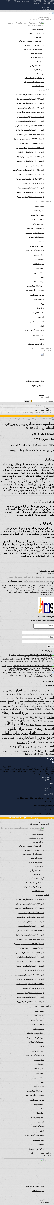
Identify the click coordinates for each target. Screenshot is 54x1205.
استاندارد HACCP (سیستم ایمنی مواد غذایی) (29, 139)
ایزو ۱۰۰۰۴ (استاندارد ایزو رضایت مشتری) (30, 121)
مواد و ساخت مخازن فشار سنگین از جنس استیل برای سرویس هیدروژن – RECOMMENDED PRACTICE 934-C (27, 674)
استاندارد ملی (32, 585)
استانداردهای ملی (42, 201)
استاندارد (42, 585)
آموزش (41, 395)
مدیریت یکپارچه (7, 751)
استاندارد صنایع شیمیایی (36, 693)
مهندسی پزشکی (38, 224)
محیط (24, 751)
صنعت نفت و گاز (37, 65)
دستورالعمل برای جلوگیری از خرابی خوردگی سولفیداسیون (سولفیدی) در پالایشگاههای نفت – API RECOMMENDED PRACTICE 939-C (27, 668)
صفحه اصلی (44, 17)
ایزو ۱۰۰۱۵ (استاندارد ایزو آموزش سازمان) (30, 161)
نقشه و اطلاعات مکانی (36, 237)
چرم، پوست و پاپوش (37, 295)
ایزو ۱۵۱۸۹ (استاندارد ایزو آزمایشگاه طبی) (30, 94)
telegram (45, 7)
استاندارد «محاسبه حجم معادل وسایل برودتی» (30, 464)
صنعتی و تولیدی (38, 29)
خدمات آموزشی (10, 721)
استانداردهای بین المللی (40, 348)
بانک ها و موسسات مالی (34, 78)
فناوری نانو (40, 268)
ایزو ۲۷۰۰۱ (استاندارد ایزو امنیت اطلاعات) (30, 152)
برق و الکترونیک (38, 335)
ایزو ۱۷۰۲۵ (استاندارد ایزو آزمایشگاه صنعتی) (29, 103)
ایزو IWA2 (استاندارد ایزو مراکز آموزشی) (30, 112)
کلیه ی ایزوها (38, 69)
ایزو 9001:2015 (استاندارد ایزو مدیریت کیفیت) (28, 170)
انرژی (32, 713)
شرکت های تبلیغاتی (36, 57)
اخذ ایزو (31, 691)
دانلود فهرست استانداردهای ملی (32, 590)
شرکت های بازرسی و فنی (33, 49)
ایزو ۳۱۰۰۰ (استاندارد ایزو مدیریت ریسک (30, 188)
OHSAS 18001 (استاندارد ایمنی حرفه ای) (30, 179)
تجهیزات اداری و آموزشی (35, 286)
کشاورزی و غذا (32, 754)
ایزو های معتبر (29, 717)
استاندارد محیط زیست (14, 694)
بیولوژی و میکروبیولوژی (47, 720)
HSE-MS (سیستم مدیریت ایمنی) (33, 183)
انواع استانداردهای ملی (45, 588)
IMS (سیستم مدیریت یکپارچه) (34, 166)
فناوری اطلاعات (38, 264)
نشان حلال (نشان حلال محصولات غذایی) (30, 134)
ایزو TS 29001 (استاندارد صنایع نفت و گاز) (30, 148)
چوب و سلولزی (39, 299)
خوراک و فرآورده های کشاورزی (39, 724)
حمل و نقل (40, 308)
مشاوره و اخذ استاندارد (45, 573)
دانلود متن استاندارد (46, 571)
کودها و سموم (39, 273)
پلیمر (41, 754)
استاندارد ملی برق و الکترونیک (14, 585)
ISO (52, 691)
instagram (45, 9)
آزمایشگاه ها (39, 74)
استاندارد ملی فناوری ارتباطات (27, 709)
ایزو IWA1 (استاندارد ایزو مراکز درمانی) (31, 108)
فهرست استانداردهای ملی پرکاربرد (25, 592)
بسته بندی (7, 718)
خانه (47, 408)
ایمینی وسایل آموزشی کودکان (34, 330)
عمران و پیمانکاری (36, 33)
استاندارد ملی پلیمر (42, 713)
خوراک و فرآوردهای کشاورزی (34, 250)
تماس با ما (45, 397)
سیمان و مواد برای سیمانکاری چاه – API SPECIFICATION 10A (31, 656)
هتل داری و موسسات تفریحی (32, 45)
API (49, 691)
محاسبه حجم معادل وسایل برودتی (27, 450)
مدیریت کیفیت (39, 210)
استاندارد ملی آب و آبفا (23, 698)
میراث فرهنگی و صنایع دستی (34, 233)
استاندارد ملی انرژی (37, 701)
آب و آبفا (44, 691)
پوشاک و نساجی (38, 281)
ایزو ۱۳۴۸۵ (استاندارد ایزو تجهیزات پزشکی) (29, 99)
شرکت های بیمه (37, 53)
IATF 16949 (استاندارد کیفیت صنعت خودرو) (29, 126)
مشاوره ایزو (48, 754)
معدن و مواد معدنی (37, 215)
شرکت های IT (38, 86)
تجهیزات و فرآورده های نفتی (34, 290)
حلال (42, 304)
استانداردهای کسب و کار (39, 19)
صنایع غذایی (39, 61)
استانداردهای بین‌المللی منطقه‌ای (29, 470)
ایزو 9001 (39, 718)
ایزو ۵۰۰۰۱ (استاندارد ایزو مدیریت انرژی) (30, 192)
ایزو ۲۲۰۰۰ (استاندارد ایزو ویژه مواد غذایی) (30, 130)
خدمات (41, 242)
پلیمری (41, 277)
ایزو (45, 717)
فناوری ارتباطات (38, 259)
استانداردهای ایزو (42, 90)
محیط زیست (39, 206)
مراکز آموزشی (38, 37)
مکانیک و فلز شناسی (37, 219)
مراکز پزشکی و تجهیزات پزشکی (31, 41)
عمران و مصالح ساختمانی (35, 228)
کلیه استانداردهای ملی (36, 313)
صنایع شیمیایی (39, 255)
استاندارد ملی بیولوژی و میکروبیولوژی (31, 703)
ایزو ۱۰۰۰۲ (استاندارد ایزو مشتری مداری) (30, 117)
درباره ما (45, 788)
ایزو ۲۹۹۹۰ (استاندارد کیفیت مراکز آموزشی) (29, 157)
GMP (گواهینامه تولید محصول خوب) (32, 143)
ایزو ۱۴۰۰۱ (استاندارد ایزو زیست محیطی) (30, 174)
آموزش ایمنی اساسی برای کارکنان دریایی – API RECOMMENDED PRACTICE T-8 (27, 661)
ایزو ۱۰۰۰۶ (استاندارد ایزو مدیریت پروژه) (30, 197)
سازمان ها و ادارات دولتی (34, 82)
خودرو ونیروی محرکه (37, 246)
